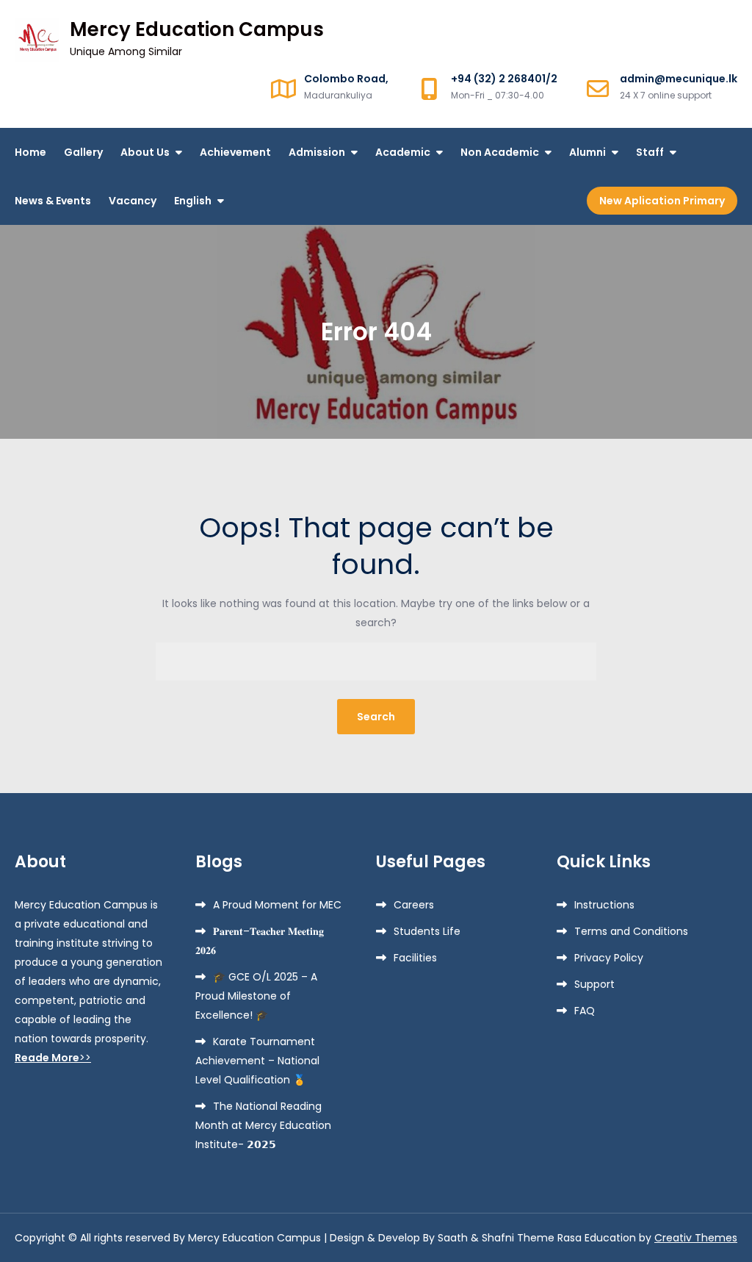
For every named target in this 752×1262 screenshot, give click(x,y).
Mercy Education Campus (197, 29)
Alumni (587, 152)
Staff (650, 152)
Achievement (235, 152)
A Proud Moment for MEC (277, 904)
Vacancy (132, 200)
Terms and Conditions (631, 931)
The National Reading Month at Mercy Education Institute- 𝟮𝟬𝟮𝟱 (263, 1125)
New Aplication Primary (662, 200)
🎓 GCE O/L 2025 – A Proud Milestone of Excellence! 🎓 (256, 995)
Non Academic (499, 152)
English (193, 200)
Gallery (83, 152)
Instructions (604, 904)
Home (30, 152)
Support (594, 984)
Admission (317, 152)
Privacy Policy (608, 957)
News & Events (53, 200)
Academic (402, 152)
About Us (145, 152)
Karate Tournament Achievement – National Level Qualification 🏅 (257, 1060)
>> (53, 1057)
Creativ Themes (695, 1237)
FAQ (584, 1010)
